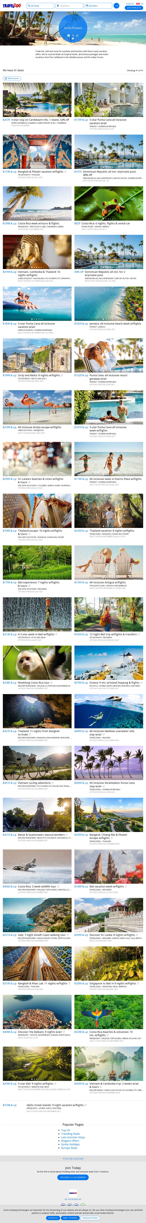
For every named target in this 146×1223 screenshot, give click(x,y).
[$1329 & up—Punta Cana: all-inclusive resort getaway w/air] (108, 355)
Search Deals (116, 6)
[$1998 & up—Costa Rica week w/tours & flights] (37, 203)
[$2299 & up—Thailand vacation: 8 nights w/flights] (108, 511)
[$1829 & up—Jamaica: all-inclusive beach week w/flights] (108, 304)
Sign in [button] (130, 3)
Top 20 (65, 1130)
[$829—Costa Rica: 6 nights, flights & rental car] (108, 203)
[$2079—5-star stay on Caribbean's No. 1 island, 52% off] (37, 100)
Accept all (53, 1218)
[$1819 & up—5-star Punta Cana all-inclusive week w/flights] (108, 407)
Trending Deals (70, 1133)
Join (134, 8)
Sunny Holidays (70, 1144)
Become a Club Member (73, 1177)
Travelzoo (12, 6)
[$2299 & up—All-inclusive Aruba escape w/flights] (37, 407)
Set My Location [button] (74, 1158)
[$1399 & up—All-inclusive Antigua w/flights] (108, 562)
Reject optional (70, 1218)
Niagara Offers (70, 1140)
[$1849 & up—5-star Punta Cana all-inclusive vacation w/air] (37, 304)
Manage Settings (90, 1218)
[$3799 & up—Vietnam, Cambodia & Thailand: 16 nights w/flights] (37, 252)
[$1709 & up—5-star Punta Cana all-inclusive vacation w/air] (108, 100)
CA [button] (141, 3)
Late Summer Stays (73, 1137)
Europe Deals (69, 1148)
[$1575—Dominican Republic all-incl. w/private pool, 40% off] (108, 152)
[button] (69, 35)
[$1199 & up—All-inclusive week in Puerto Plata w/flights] (108, 459)
